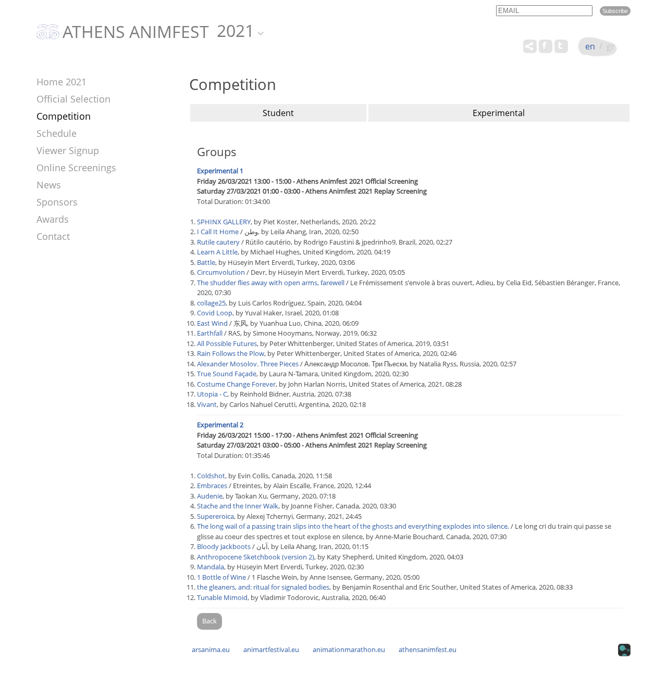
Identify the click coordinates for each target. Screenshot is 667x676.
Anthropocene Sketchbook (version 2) (255, 557)
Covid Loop (214, 312)
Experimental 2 (220, 424)
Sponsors (57, 202)
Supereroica (215, 516)
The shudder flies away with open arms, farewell (270, 282)
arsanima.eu (211, 649)
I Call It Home (218, 231)
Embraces (212, 485)
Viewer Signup (67, 150)
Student (278, 113)
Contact (53, 236)
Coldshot (211, 475)
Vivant (207, 404)
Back (209, 621)
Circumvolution (221, 272)
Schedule (56, 133)
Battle (206, 262)
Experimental (499, 113)
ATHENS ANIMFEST (136, 32)
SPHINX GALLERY (224, 221)
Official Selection (73, 99)
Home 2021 (61, 81)
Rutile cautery (218, 242)
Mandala (210, 566)
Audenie (210, 496)
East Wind (212, 323)
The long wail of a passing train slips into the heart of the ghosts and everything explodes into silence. (353, 526)
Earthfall (210, 333)
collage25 (211, 303)
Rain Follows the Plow (230, 353)
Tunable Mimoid (222, 597)
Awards (52, 219)
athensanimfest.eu (427, 649)
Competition (63, 116)
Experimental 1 (220, 170)
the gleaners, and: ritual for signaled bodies (263, 587)
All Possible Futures (227, 343)
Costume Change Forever (236, 384)
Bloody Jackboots (224, 546)
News (48, 184)
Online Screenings (76, 167)
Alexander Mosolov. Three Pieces (248, 363)
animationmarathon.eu (349, 649)
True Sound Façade (226, 373)
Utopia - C (212, 394)
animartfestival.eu (271, 649)
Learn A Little (217, 252)
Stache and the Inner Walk (237, 506)
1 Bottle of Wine (221, 577)
